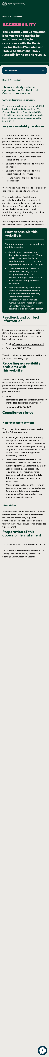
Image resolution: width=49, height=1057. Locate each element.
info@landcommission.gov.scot (28, 344)
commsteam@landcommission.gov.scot (26, 399)
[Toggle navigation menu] (44, 4)
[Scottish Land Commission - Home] (14, 4)
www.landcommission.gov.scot (18, 99)
